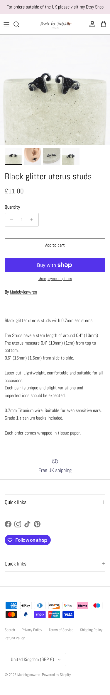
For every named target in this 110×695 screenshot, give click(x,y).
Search (10, 629)
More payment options (55, 278)
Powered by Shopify (56, 674)
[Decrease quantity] (10, 219)
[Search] (19, 24)
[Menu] (6, 24)
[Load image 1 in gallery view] (55, 90)
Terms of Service (61, 629)
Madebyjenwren (23, 292)
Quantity (12, 207)
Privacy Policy (32, 629)
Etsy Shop (95, 7)
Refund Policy (15, 638)
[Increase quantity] (33, 219)
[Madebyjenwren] (55, 24)
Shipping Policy (91, 629)
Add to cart (55, 245)
